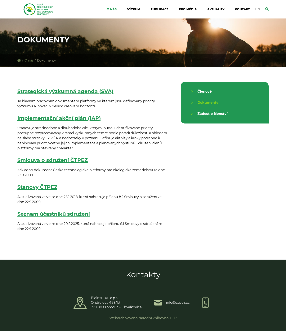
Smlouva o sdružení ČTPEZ (52, 160)
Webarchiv (118, 318)
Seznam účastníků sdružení (53, 214)
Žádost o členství (212, 114)
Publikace (159, 9)
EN (257, 9)
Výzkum (133, 9)
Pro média (188, 9)
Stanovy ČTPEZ (37, 187)
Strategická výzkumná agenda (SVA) (65, 91)
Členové (204, 91)
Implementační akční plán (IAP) (59, 118)
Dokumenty (207, 103)
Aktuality (215, 9)
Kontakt (242, 9)
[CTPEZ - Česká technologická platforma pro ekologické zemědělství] (19, 60)
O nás (112, 9)
